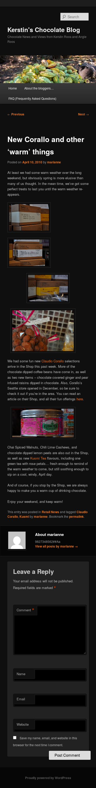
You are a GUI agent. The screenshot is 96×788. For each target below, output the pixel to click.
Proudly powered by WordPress (48, 777)
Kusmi (24, 516)
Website (23, 724)
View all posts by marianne (56, 546)
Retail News (50, 512)
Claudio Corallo (52, 360)
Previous (15, 114)
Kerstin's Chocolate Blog (43, 29)
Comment (25, 610)
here (80, 398)
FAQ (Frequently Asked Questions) (32, 98)
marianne (54, 162)
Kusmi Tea (38, 458)
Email (21, 698)
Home (12, 88)
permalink (76, 516)
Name (21, 673)
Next (83, 114)
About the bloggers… (39, 88)
